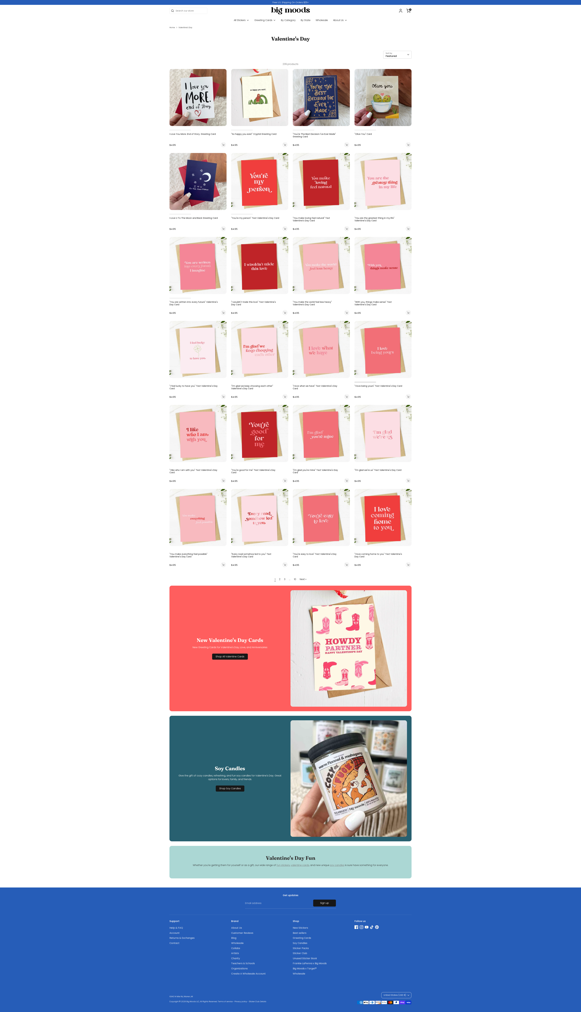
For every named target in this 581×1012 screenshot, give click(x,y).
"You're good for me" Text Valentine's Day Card (253, 471)
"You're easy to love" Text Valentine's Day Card (314, 555)
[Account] (401, 11)
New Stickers (300, 928)
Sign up (324, 903)
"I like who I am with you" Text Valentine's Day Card (193, 471)
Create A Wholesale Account (248, 973)
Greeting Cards (263, 20)
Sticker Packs (301, 948)
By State (305, 20)
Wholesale (322, 20)
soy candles (337, 865)
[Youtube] (366, 927)
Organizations (239, 968)
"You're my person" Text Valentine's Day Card (255, 218)
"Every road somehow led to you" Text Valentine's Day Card (251, 555)
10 (295, 579)
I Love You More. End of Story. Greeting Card (192, 134)
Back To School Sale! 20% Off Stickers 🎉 (290, 2)
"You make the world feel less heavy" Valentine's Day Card (312, 303)
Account (174, 933)
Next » (303, 579)
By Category (288, 20)
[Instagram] (361, 927)
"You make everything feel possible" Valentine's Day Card (188, 555)
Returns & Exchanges (182, 938)
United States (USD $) (395, 995)
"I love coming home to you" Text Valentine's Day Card (378, 555)
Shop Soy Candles (230, 788)
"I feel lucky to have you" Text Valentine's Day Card (193, 387)
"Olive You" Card (363, 134)
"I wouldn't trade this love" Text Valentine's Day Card (253, 303)
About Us (338, 20)
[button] (408, 11)
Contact (174, 943)
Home (172, 27)
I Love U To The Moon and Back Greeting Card (193, 218)
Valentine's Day (185, 27)
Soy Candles (300, 943)
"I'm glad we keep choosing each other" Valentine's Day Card (252, 387)
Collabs (235, 948)
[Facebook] (356, 927)
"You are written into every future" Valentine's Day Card (193, 303)
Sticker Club (300, 953)
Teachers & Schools (243, 963)
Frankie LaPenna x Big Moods (310, 963)
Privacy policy (241, 1001)
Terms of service (225, 1001)
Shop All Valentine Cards (230, 656)
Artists (235, 953)
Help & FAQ (176, 928)
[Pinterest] (377, 927)
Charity (235, 958)
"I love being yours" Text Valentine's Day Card (378, 385)
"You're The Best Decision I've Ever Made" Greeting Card (314, 135)
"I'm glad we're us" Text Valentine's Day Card (378, 470)
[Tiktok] (372, 927)
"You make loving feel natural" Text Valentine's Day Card (311, 219)
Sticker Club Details (257, 1001)
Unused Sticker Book (305, 958)
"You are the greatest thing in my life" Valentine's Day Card (374, 219)
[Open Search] (172, 11)
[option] (290, 2)
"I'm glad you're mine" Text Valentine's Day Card (315, 471)
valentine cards (300, 865)
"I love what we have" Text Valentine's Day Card (315, 387)
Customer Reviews (242, 933)
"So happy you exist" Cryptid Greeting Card (253, 134)
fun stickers (283, 865)
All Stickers (240, 20)
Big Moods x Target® (305, 968)
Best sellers (299, 933)
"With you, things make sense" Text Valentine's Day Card (373, 303)
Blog (233, 938)
